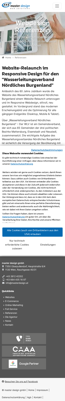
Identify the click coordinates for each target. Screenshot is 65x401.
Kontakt (38, 397)
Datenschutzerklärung (13, 397)
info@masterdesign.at (17, 283)
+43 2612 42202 (14, 276)
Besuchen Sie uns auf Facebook (21, 381)
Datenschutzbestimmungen (47, 150)
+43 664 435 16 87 (16, 279)
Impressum (42, 390)
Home (31, 390)
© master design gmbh (14, 390)
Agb (29, 397)
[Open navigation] (57, 6)
